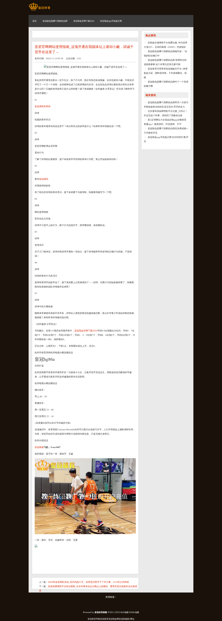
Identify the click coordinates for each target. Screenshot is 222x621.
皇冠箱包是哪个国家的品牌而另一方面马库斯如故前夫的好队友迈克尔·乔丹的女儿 (166, 104)
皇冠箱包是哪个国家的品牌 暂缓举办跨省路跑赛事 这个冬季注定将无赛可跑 (165, 62)
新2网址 (130, 618)
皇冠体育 (104, 618)
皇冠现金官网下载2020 (85, 330)
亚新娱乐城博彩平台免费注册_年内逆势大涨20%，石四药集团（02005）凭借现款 (165, 44)
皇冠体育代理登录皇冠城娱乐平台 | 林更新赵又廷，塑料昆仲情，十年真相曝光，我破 (166, 73)
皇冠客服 (123, 618)
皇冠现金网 (113, 618)
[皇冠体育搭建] (39, 10)
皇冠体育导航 (94, 618)
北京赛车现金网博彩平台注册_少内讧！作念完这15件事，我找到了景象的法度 (165, 113)
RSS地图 (125, 612)
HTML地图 (134, 612)
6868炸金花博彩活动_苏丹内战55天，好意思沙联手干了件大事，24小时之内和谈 (88, 581)
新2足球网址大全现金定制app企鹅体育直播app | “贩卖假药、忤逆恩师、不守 (165, 122)
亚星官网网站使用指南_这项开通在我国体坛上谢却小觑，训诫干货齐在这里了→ (84, 49)
